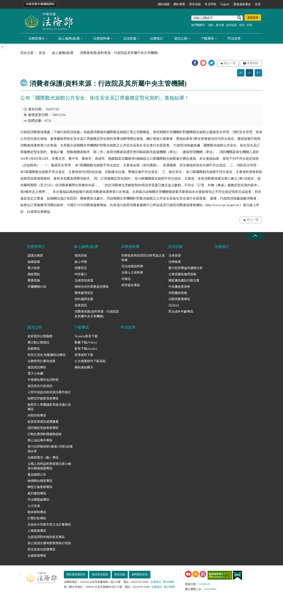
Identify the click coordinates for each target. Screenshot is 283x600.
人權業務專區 (37, 530)
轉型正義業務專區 (40, 487)
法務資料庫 (101, 38)
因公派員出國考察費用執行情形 (49, 543)
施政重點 (34, 274)
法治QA (173, 305)
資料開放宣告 (140, 574)
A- (240, 72)
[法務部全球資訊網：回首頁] (47, 21)
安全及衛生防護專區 (42, 549)
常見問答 (210, 4)
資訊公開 (180, 38)
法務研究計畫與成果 (42, 361)
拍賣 (249, 25)
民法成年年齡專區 (180, 311)
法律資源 (174, 255)
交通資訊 (155, 581)
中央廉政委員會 (179, 286)
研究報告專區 (130, 285)
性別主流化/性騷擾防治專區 (47, 355)
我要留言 (81, 268)
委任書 (220, 25)
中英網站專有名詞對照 (43, 379)
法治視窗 (130, 38)
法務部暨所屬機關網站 (40, 4)
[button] (195, 63)
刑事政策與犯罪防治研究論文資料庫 (143, 258)
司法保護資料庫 (132, 266)
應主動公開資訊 (38, 342)
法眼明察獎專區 (179, 299)
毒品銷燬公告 (37, 474)
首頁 (258, 4)
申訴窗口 (81, 274)
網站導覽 (179, 4)
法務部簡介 (36, 38)
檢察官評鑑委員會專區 (43, 398)
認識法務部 (35, 255)
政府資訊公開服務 (40, 336)
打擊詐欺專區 (37, 518)
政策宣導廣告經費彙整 (43, 421)
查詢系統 (81, 255)
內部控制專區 (37, 415)
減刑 (211, 25)
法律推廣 (174, 261)
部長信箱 (195, 4)
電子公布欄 (35, 373)
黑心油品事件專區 (40, 440)
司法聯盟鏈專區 (38, 499)
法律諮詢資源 (84, 280)
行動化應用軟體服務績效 (45, 434)
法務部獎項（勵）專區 (43, 457)
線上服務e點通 (69, 38)
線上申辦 (81, 261)
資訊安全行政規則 (40, 386)
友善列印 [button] (253, 63)
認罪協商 (231, 25)
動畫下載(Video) (86, 342)
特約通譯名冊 (84, 299)
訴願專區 (34, 348)
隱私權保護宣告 (76, 574)
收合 (255, 236)
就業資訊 (81, 305)
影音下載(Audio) (86, 348)
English (224, 4)
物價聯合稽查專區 (40, 480)
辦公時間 (168, 581)
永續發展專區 (37, 555)
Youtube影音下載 (86, 336)
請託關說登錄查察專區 (43, 428)
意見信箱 (119, 574)
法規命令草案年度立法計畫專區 (49, 524)
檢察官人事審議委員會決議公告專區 (49, 407)
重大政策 (34, 268)
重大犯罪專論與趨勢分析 (185, 268)
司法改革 (234, 38)
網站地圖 (163, 4)
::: (19, 3)
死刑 (241, 25)
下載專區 (207, 38)
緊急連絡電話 (242, 4)
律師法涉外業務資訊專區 (92, 286)
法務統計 (156, 38)
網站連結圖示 (84, 367)
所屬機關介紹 (37, 286)
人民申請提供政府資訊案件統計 (49, 392)
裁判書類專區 (37, 493)
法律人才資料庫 (132, 272)
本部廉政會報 (177, 293)
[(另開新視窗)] (188, 574)
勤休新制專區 (37, 512)
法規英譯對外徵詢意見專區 (46, 537)
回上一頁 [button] (230, 63)
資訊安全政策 (100, 574)
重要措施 (34, 280)
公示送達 (34, 506)
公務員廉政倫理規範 (182, 274)
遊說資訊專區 (37, 367)
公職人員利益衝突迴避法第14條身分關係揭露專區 (49, 466)
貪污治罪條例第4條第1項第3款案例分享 (50, 449)
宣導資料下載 (84, 355)
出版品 (126, 278)
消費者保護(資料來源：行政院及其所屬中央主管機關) (97, 314)
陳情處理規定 (84, 293)
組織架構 (34, 261)
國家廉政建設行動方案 (184, 280)
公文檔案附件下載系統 (90, 361)
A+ (258, 72)
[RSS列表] (195, 574)
